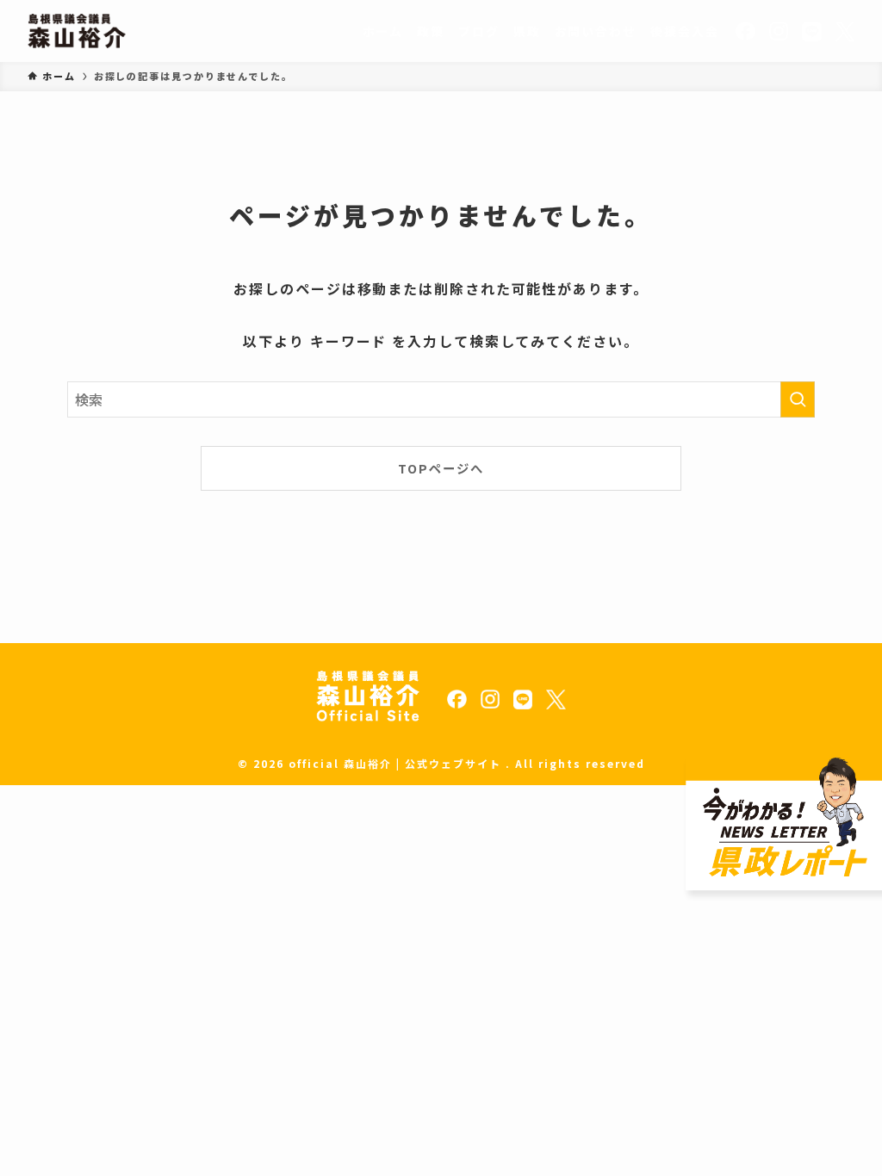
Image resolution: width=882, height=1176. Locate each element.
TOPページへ (440, 468)
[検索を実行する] (797, 399)
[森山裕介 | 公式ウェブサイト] (77, 31)
